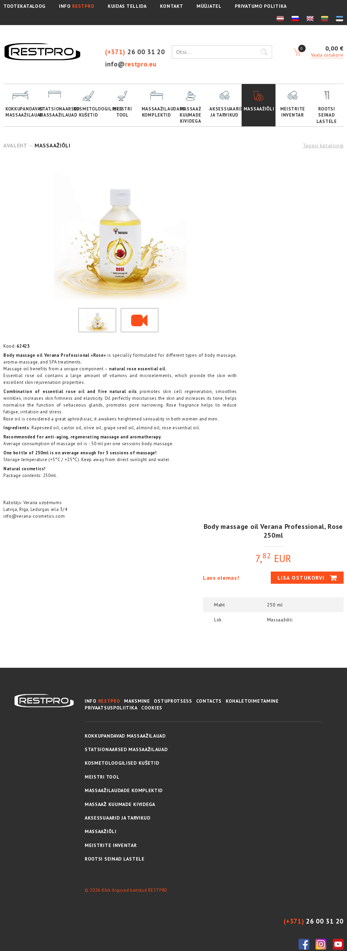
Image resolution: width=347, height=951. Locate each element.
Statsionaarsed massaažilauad (55, 112)
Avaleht (15, 145)
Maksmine (137, 701)
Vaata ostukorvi (327, 55)
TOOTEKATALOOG (24, 6)
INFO (76, 6)
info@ (131, 64)
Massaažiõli (259, 109)
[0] (297, 52)
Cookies (151, 708)
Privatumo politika (261, 6)
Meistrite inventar (292, 112)
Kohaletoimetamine (252, 701)
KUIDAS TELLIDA (127, 6)
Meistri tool (122, 112)
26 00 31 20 (135, 51)
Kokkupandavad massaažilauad (21, 112)
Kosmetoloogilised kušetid (89, 112)
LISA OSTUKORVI (302, 577)
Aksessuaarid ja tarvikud (225, 112)
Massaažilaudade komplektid (158, 112)
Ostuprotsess (173, 701)
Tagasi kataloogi (323, 145)
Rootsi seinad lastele (327, 115)
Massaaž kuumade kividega (190, 115)
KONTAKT (171, 6)
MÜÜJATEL (209, 6)
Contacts (209, 701)
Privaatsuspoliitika (111, 708)
